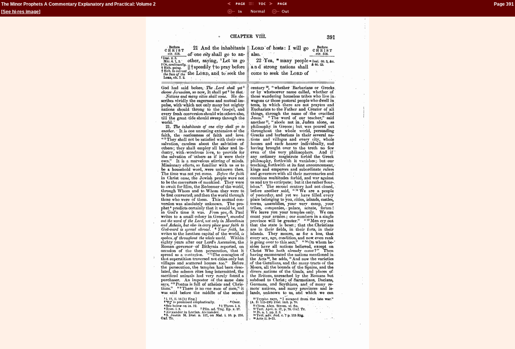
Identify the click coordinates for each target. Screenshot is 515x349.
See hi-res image (21, 11)
